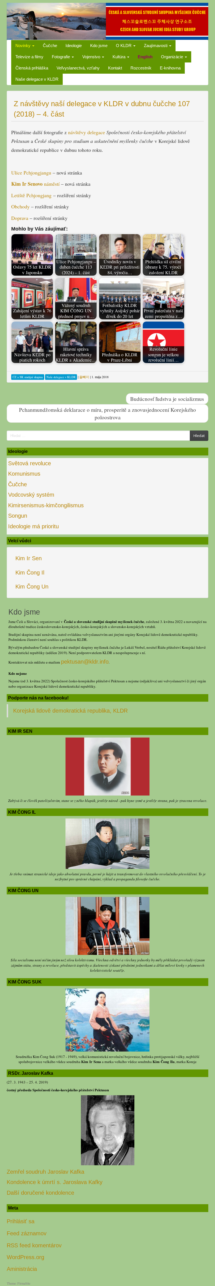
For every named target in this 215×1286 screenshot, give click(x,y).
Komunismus (24, 474)
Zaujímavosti (156, 45)
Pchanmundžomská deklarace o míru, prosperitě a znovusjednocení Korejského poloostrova (107, 413)
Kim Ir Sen (28, 558)
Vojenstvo (91, 56)
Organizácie (172, 56)
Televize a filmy (29, 56)
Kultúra (120, 56)
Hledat (199, 435)
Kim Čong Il (29, 572)
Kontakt (115, 68)
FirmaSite (23, 1283)
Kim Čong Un (31, 586)
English (145, 56)
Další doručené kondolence (40, 1193)
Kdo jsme (99, 45)
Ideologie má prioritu (33, 526)
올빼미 (84, 377)
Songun (17, 516)
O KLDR (124, 45)
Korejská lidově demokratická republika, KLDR (70, 711)
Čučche (50, 45)
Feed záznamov (26, 1233)
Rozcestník (140, 68)
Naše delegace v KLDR (37, 79)
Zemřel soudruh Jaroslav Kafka (45, 1172)
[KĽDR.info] (107, 20)
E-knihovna (170, 68)
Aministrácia (22, 1269)
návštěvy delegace (86, 132)
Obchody (20, 206)
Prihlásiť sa (20, 1221)
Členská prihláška (31, 68)
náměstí (36, 183)
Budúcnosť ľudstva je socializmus (167, 398)
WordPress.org (25, 1257)
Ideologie (74, 45)
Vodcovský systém (31, 495)
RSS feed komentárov (34, 1245)
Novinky (23, 45)
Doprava (19, 218)
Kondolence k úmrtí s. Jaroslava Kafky (54, 1182)
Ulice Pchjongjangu (31, 172)
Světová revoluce (29, 463)
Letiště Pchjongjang (31, 195)
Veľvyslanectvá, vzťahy (78, 68)
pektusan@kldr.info (85, 662)
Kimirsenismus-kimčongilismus (46, 505)
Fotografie (61, 56)
